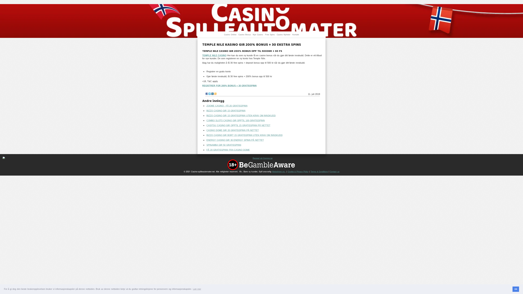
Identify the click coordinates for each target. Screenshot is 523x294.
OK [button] (515, 289)
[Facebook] (207, 94)
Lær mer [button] (197, 289)
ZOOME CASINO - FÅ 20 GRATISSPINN (226, 106)
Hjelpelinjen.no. (278, 171)
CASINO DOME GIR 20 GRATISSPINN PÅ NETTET (232, 130)
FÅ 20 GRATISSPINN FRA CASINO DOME (228, 150)
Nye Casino (258, 35)
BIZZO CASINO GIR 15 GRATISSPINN (225, 111)
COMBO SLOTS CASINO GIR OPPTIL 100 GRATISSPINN (235, 120)
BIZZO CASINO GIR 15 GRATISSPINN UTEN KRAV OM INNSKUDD (241, 115)
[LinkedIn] (212, 94)
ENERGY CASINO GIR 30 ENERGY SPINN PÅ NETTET (235, 140)
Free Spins (270, 35)
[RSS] (215, 94)
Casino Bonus (244, 35)
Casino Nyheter (283, 35)
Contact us (334, 171)
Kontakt (295, 35)
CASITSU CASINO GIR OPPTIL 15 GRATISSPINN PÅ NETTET (238, 125)
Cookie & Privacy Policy (298, 171)
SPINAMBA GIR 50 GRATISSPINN (223, 145)
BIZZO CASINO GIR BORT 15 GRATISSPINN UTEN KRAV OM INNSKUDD (244, 135)
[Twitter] (210, 94)
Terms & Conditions (319, 171)
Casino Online (230, 35)
